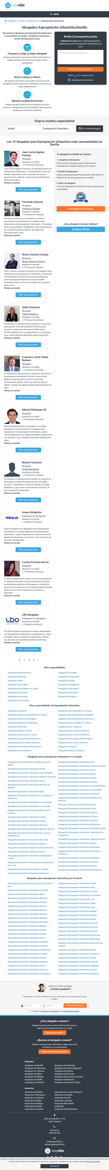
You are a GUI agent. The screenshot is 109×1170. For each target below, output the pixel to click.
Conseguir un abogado (80, 209)
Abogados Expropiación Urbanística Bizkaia (27, 926)
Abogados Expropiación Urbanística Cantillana (78, 794)
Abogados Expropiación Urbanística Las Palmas (79, 895)
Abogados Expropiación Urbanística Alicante (27, 902)
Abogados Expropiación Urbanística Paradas (78, 862)
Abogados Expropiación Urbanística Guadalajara (29, 973)
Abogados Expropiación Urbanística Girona (27, 966)
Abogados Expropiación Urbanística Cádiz (26, 938)
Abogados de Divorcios (18, 696)
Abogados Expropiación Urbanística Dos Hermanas (30, 773)
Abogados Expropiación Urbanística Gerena (77, 843)
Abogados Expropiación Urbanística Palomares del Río (82, 828)
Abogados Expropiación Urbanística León (76, 899)
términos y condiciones (50, 1011)
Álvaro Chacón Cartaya (33, 261)
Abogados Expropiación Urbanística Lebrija (27, 817)
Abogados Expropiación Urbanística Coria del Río (29, 806)
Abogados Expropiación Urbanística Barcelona (28, 922)
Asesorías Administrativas (65, 1109)
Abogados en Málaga (34, 1077)
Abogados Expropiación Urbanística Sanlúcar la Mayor (82, 766)
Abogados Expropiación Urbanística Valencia (78, 962)
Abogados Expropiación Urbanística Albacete (27, 898)
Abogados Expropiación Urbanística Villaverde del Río (81, 839)
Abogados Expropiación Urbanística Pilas (76, 762)
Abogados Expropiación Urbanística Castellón (28, 946)
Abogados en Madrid (34, 1065)
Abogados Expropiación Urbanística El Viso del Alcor (30, 848)
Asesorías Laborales (63, 1100)
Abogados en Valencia (34, 1071)
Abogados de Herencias (68, 676)
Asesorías (29, 1088)
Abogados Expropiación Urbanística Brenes (77, 774)
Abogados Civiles (15, 680)
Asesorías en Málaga (34, 1103)
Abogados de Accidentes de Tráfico (23, 688)
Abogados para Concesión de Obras (23, 742)
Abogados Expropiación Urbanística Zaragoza (78, 973)
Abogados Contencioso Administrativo (25, 746)
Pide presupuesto (28, 189)
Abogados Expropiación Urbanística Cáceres (27, 934)
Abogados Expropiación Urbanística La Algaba (28, 869)
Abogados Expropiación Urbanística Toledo (77, 958)
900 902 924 (54, 1133)
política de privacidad (71, 1011)
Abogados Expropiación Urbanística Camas (27, 821)
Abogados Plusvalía (67, 746)
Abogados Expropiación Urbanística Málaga (77, 915)
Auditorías (59, 1106)
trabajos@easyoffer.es (55, 1144)
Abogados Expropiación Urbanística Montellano (79, 858)
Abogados (29, 1061)
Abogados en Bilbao (33, 1074)
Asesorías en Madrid (34, 1092)
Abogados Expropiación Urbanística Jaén (76, 887)
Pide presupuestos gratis (55, 1051)
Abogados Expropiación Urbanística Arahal (26, 844)
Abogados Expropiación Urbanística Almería (27, 906)
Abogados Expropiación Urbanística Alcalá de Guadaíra (32, 777)
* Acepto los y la (55, 1011)
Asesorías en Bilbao (33, 1100)
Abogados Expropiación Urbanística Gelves (77, 804)
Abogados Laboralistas (68, 688)
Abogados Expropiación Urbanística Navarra (78, 923)
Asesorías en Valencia (34, 1098)
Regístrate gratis (54, 1032)
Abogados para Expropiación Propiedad (75, 715)
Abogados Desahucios (64, 1079)
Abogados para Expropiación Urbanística (76, 719)
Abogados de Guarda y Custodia (68, 1077)
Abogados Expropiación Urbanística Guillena (77, 782)
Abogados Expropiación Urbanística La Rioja (77, 891)
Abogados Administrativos (19, 673)
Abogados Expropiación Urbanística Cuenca (27, 958)
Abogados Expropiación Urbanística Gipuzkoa (28, 962)
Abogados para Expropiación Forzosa (75, 711)
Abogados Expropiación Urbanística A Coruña (28, 890)
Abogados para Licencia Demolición (74, 734)
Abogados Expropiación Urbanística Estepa (77, 778)
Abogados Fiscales (66, 680)
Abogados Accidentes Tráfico (67, 1082)
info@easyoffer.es (55, 1141)
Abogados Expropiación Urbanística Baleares (27, 918)
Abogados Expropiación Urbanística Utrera (26, 781)
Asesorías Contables (63, 1095)
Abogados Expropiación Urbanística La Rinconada (30, 802)
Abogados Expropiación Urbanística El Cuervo (78, 816)
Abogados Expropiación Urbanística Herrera (77, 866)
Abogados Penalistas (67, 696)
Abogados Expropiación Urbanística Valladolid (78, 966)
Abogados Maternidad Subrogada (23, 723)
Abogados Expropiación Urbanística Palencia (78, 931)
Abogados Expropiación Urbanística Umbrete (78, 820)
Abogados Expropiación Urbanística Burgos (27, 930)
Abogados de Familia (67, 673)
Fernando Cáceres (31, 208)
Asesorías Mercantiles (64, 1103)
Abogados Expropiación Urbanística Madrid (77, 911)
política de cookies (92, 1161)
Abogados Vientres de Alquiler (71, 750)
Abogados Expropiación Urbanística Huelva (77, 883)
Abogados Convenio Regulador (68, 1068)
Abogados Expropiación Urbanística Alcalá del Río (80, 790)
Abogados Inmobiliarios (68, 684)
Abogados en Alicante (34, 1082)
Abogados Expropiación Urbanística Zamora (77, 969)
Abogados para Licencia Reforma (73, 742)
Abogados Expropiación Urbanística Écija (26, 791)
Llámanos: (54, 1130)
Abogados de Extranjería (18, 700)
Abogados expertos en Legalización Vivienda (27, 715)
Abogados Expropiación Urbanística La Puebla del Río (81, 786)
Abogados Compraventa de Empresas (24, 738)
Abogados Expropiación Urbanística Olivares (77, 812)
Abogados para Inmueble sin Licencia (74, 723)
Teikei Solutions (30, 314)
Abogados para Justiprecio (70, 727)
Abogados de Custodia (18, 692)
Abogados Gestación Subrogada (22, 719)
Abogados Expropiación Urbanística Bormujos (28, 840)
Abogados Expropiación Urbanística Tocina (77, 808)
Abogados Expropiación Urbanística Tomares (27, 825)
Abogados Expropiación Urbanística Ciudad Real (29, 950)
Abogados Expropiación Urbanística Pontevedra (79, 935)
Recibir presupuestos (80, 69)
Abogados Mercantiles (68, 692)
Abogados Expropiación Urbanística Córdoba (27, 954)
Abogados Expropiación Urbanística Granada (27, 969)
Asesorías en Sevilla (33, 1106)
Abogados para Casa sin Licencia (22, 734)
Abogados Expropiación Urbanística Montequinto (80, 870)
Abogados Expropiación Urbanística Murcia (77, 919)
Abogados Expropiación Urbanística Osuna (26, 851)
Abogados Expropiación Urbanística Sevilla (26, 769)
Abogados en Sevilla (33, 1079)
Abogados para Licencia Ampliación (74, 731)
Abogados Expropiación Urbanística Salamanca (79, 939)
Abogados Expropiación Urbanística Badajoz (27, 914)
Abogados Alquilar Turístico (20, 731)
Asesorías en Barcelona (35, 1095)
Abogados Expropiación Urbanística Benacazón (79, 847)
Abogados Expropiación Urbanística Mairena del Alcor (31, 829)
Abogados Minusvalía (17, 727)
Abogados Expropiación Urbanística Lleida (77, 903)
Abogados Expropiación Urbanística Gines (76, 770)
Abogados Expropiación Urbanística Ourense (78, 927)
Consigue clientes (81, 229)
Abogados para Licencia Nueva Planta (75, 738)
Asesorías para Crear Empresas (68, 1092)
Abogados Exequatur (17, 711)
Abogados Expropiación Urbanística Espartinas (28, 873)
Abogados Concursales (18, 684)
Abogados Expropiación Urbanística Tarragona (78, 954)
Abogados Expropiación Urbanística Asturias (27, 910)
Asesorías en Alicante (34, 1109)
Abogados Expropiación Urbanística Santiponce (79, 824)
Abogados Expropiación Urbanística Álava (26, 894)
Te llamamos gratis (75, 1005)
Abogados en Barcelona (35, 1068)
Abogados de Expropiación (19, 750)
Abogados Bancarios (17, 676)
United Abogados (30, 469)
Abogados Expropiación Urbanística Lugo (76, 907)
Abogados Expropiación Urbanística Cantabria (28, 942)
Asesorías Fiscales (62, 1098)
